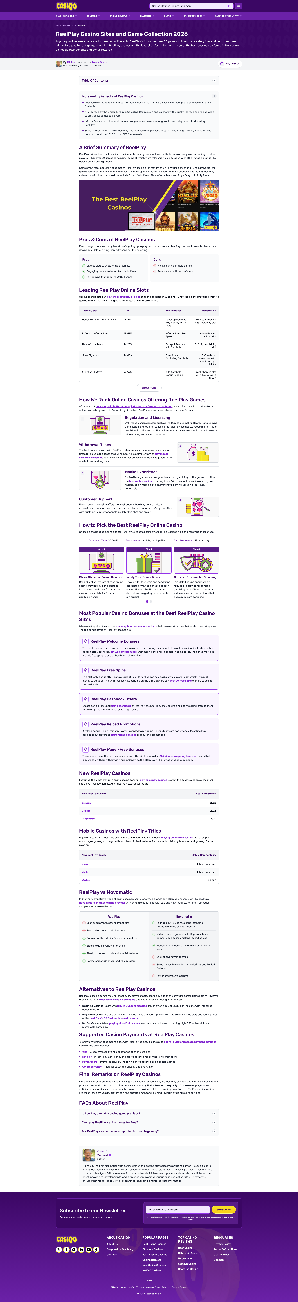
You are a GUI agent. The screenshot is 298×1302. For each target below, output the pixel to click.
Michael (71, 62)
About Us (112, 1244)
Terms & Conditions (225, 1249)
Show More (149, 387)
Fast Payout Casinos (154, 1254)
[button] (149, 80)
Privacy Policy (222, 1244)
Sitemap (219, 1259)
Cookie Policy (222, 1254)
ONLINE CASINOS (65, 16)
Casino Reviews (118, 16)
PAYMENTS (145, 16)
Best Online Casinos (154, 1244)
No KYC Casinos (151, 1270)
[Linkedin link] (81, 1250)
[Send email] (109, 1155)
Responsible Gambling (120, 1249)
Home (58, 25)
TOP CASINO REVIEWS (187, 1239)
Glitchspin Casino (188, 1253)
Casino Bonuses (152, 1259)
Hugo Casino (185, 1258)
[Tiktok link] (96, 1250)
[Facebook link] (66, 1250)
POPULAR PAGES (155, 1237)
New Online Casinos (154, 1265)
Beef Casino (185, 1247)
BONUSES (91, 16)
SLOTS (167, 16)
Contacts (112, 1254)
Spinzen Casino (187, 1263)
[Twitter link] (59, 1250)
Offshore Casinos (152, 1249)
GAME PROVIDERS (192, 16)
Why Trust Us (232, 63)
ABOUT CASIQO (118, 1237)
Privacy (225, 1217)
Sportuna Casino (188, 1269)
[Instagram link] (74, 1250)
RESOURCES (223, 1237)
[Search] (229, 6)
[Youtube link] (89, 1250)
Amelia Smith (99, 62)
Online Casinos (69, 25)
